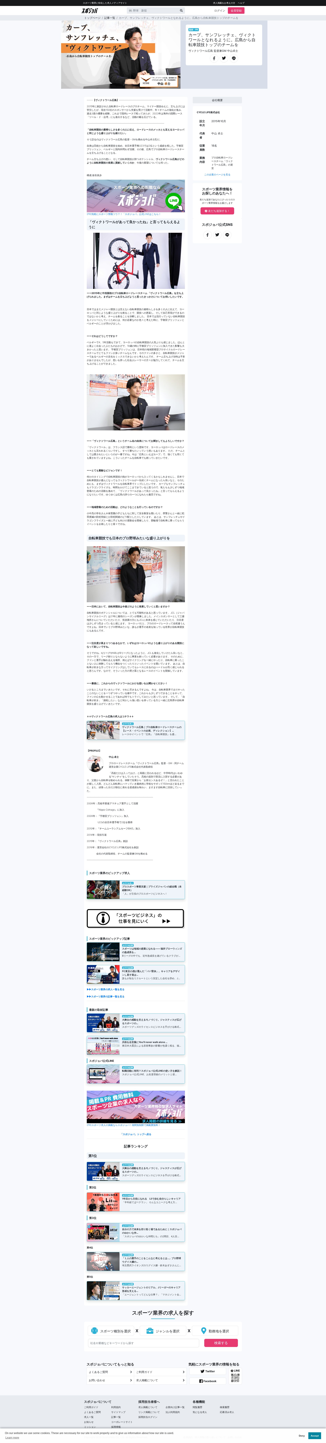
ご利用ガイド (144, 1372)
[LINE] (234, 57)
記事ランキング (136, 1146)
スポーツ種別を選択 (115, 1331)
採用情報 (116, 1426)
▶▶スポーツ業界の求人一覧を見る (105, 989)
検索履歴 (224, 1407)
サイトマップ (118, 1412)
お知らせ (89, 1421)
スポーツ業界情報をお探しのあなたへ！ (217, 191)
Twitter (210, 1371)
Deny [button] (302, 1435)
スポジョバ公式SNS (217, 225)
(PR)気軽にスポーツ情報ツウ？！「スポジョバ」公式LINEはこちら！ (124, 214)
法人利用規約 (173, 1412)
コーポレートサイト (122, 1421)
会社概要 (217, 100)
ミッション (90, 1426)
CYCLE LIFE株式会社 (208, 112)
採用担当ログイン (147, 1417)
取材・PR (193, 29)
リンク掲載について (149, 1412)
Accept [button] (315, 1435)
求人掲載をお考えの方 (224, 3)
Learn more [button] (12, 1437)
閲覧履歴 (197, 1407)
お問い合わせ (97, 1380)
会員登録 (236, 10)
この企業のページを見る (217, 174)
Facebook (209, 1381)
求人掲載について (147, 1380)
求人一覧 (89, 1417)
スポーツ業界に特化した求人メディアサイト (105, 3)
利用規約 (116, 1407)
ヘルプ (241, 3)
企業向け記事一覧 (175, 1407)
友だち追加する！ (218, 211)
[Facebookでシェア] (214, 57)
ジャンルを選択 (167, 1331)
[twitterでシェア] (224, 56)
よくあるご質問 (98, 1372)
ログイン (219, 10)
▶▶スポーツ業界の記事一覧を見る (105, 996)
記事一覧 (109, 18)
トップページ (92, 18)
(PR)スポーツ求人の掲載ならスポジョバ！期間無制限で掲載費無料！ (123, 1125)
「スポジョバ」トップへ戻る (135, 1134)
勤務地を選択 (218, 1331)
